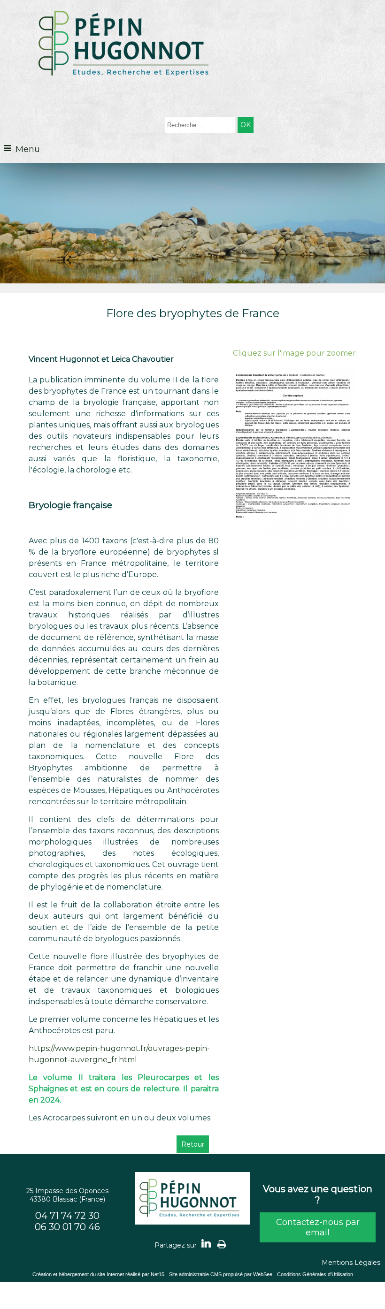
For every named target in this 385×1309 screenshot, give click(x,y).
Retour (192, 1144)
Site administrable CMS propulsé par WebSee (220, 1274)
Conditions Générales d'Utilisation (315, 1274)
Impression (222, 1242)
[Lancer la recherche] (246, 125)
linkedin (206, 1242)
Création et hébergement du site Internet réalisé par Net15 (98, 1274)
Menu (27, 149)
